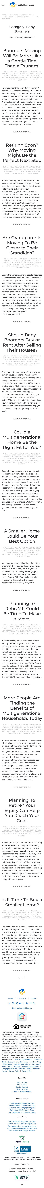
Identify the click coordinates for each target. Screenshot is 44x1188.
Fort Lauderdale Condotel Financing (22, 1105)
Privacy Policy (14, 1071)
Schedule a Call (22, 1089)
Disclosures (7, 1064)
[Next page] (25, 977)
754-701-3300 (22, 1082)
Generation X (15, 733)
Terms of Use (27, 1071)
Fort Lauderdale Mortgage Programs (22, 1108)
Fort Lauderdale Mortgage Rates (21, 173)
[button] (3, 4)
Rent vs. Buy (30, 365)
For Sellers (8, 171)
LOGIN (33, 998)
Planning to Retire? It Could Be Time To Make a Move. (22, 611)
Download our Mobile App (21, 1008)
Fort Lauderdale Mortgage (21, 76)
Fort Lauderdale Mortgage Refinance (22, 1112)
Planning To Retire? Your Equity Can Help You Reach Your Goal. (22, 810)
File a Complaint (14, 1066)
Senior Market (27, 633)
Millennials (26, 462)
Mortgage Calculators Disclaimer (13, 1069)
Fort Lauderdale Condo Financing (22, 1103)
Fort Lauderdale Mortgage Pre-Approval (22, 1128)
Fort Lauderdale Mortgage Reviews (22, 1131)
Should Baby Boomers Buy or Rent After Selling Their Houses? (22, 342)
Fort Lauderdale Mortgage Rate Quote (22, 1126)
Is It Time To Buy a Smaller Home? (22, 902)
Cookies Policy (35, 1062)
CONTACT (22, 998)
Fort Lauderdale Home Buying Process (22, 1124)
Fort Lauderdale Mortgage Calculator (22, 1121)
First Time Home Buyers (13, 458)
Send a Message (22, 1087)
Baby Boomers (13, 75)
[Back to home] (22, 4)
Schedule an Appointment (22, 1092)
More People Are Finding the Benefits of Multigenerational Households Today (22, 708)
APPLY (10, 998)
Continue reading (22, 132)
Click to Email (22, 1085)
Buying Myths (34, 359)
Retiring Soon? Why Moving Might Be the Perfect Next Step (22, 152)
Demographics (28, 75)
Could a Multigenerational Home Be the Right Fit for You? (22, 439)
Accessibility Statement (23, 1059)
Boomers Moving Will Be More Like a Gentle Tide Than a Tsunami (22, 58)
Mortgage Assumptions (30, 1066)
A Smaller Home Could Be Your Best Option (22, 536)
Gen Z (38, 731)
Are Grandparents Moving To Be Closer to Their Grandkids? (22, 245)
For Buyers (12, 264)
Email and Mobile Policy (22, 1064)
